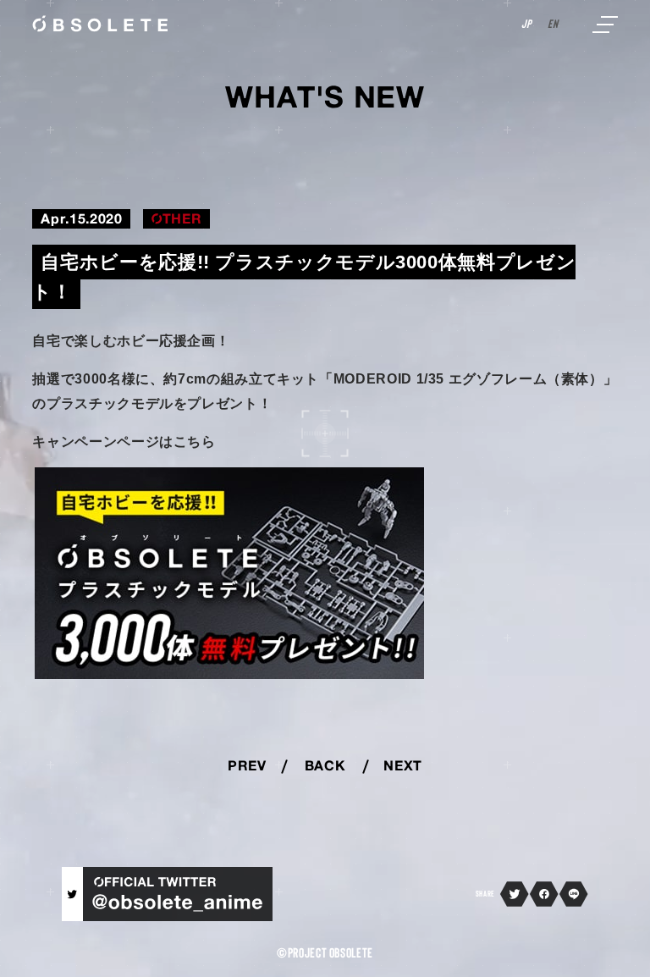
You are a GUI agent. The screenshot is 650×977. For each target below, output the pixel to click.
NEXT (402, 767)
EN (553, 24)
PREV (247, 767)
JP (526, 24)
